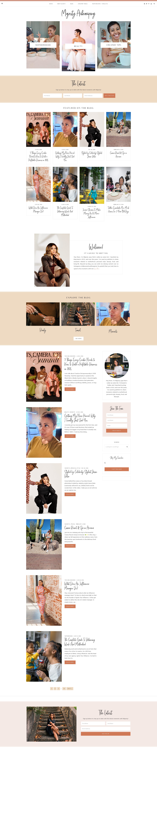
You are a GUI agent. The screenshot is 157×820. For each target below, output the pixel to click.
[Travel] (78, 314)
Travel (78, 330)
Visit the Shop (117, 469)
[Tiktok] (147, 1)
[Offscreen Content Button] (2, 3)
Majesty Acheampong (78, 14)
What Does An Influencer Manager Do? (38, 210)
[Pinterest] (149, 1)
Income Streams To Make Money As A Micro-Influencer (92, 214)
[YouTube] (152, 1)
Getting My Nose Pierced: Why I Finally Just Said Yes (65, 157)
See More (78, 338)
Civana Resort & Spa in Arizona (118, 155)
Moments (113, 331)
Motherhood (69, 636)
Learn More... (97, 268)
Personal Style (75, 468)
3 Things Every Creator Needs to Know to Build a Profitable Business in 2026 (38, 157)
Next (70, 688)
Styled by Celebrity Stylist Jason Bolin (92, 155)
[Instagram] (145, 1)
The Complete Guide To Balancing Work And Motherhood (65, 212)
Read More (70, 389)
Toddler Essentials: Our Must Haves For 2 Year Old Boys (118, 210)
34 (64, 688)
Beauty (43, 330)
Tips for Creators (70, 356)
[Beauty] (43, 314)
